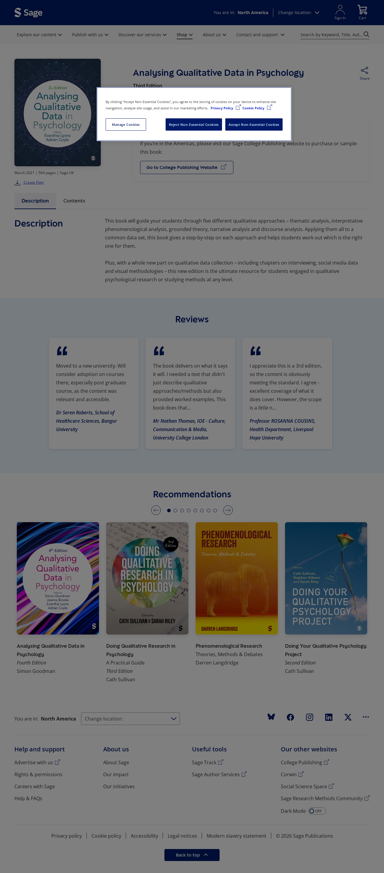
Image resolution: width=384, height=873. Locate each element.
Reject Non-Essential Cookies (194, 124)
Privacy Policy (222, 108)
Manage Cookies (126, 124)
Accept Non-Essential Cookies (254, 124)
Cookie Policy (253, 108)
